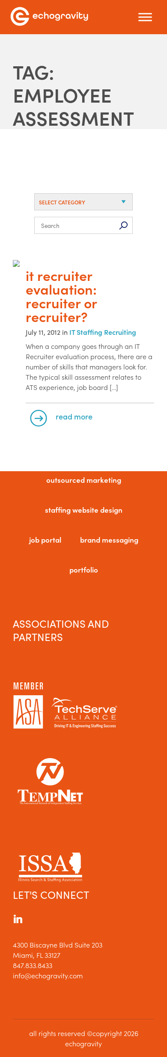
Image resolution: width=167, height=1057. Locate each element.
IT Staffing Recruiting (102, 332)
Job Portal (45, 539)
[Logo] (49, 17)
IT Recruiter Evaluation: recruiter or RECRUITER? (61, 296)
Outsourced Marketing (83, 480)
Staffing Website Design (83, 510)
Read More (74, 416)
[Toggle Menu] (145, 17)
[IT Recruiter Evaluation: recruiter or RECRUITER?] (83, 264)
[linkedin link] (18, 920)
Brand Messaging (109, 539)
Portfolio (83, 569)
